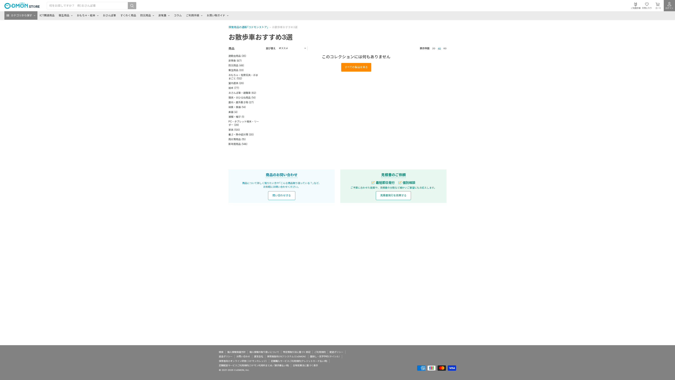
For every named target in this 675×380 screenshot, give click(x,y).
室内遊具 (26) (236, 83)
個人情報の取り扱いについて (264, 352)
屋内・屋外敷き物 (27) (241, 102)
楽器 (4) (233, 111)
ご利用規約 (320, 352)
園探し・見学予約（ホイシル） (325, 356)
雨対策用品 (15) (237, 139)
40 (439, 48)
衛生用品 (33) (236, 70)
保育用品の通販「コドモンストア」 (248, 27)
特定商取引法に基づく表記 (296, 352)
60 (444, 48)
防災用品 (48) (236, 65)
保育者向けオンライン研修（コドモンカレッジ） (243, 361)
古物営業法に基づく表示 (305, 365)
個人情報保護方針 (236, 352)
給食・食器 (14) (237, 107)
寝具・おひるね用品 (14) (242, 97)
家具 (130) (234, 129)
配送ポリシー (336, 352)
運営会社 (258, 356)
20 (433, 48)
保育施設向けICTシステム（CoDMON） (286, 356)
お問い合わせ (243, 356)
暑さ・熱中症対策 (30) (241, 134)
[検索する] (132, 5)
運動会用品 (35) (237, 55)
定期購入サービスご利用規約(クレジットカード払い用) (299, 361)
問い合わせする (281, 195)
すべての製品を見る (356, 67)
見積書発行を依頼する (393, 195)
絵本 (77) (234, 87)
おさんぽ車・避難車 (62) (242, 92)
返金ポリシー (226, 356)
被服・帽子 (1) (236, 116)
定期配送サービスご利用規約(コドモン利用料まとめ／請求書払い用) (254, 365)
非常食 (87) (235, 60)
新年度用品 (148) (238, 143)
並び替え (271, 48)
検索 (221, 352)
